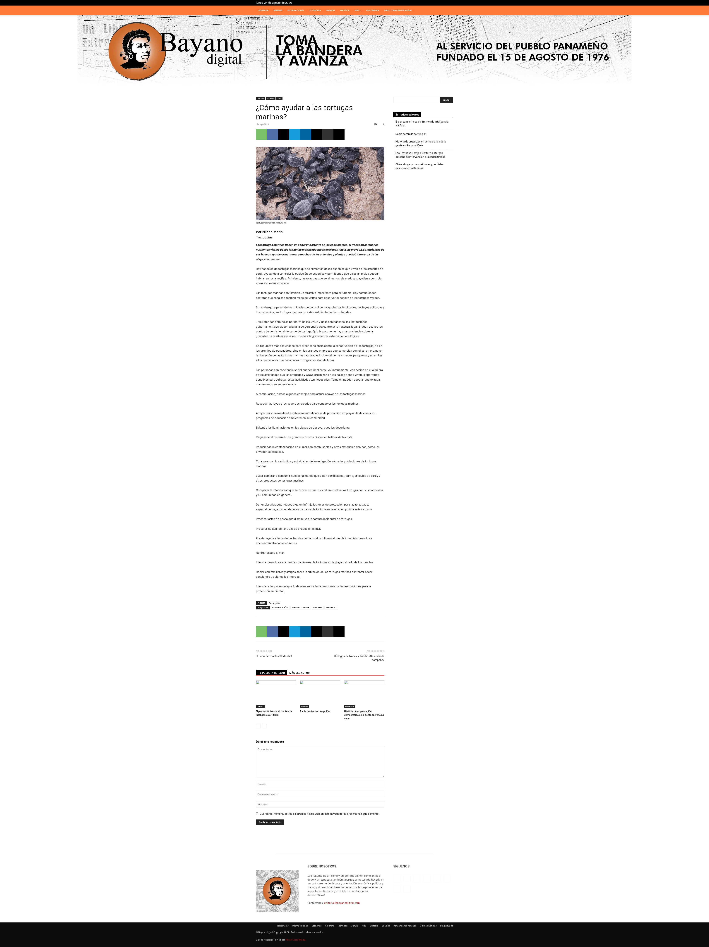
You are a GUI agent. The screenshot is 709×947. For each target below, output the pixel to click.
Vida (279, 98)
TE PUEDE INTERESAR (271, 672)
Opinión (330, 10)
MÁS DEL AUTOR (299, 672)
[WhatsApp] (261, 134)
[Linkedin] (420, 2)
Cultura (260, 706)
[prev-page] (258, 726)
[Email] (316, 134)
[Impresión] (327, 134)
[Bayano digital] (354, 52)
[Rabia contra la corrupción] (320, 694)
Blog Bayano (446, 925)
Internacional (295, 10)
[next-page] (264, 726)
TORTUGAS (331, 607)
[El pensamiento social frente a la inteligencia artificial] (276, 694)
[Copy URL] (339, 134)
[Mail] (426, 2)
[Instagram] (414, 2)
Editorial (374, 925)
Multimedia (372, 10)
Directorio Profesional (398, 10)
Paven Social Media (296, 939)
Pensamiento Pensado (404, 925)
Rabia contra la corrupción (315, 711)
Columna (329, 925)
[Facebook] (407, 2)
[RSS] (432, 2)
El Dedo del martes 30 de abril (274, 656)
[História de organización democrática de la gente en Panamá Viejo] (364, 694)
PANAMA (317, 607)
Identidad (349, 706)
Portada (263, 10)
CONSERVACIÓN (280, 607)
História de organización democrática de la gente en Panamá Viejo (364, 715)
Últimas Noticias (428, 925)
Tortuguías (274, 603)
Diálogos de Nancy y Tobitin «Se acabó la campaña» (359, 658)
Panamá (278, 10)
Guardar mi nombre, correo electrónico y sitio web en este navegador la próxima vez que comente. (319, 813)
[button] (448, 10)
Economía (315, 10)
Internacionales (300, 925)
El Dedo (386, 925)
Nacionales (283, 925)
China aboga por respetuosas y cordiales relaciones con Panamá (419, 166)
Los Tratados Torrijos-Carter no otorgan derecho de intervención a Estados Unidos (420, 155)
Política (345, 10)
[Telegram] (438, 2)
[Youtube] (450, 2)
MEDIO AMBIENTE (300, 607)
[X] (444, 2)
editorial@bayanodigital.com (342, 903)
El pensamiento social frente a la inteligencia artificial (421, 123)
